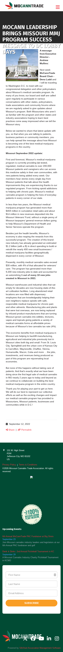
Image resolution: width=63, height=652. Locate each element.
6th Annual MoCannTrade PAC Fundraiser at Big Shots (28, 536)
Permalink (26, 429)
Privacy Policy (9, 464)
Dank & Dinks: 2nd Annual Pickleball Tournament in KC (28, 551)
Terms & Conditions (28, 464)
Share (11, 429)
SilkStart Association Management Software (40, 648)
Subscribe (31, 603)
